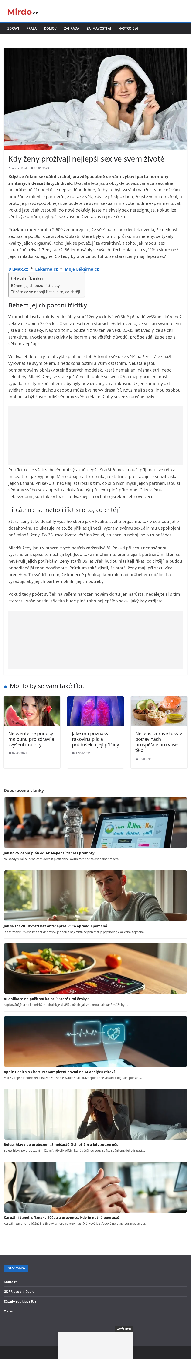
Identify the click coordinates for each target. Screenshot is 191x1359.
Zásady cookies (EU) (20, 1301)
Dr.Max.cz (18, 269)
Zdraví (13, 28)
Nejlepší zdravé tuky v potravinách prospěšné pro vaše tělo (158, 741)
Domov (50, 28)
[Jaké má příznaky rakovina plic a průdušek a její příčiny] (95, 699)
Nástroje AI (128, 28)
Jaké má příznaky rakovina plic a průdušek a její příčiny (95, 739)
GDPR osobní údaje (19, 1291)
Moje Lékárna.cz (82, 269)
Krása (31, 28)
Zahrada (71, 28)
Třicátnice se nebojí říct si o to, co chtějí (45, 291)
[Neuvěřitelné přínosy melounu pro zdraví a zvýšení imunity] (32, 699)
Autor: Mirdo (20, 168)
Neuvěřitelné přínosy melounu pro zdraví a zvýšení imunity (31, 739)
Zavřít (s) (124, 1328)
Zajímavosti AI (99, 28)
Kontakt (10, 1281)
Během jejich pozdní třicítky (35, 285)
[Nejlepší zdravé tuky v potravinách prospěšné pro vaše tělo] (159, 699)
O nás (8, 1311)
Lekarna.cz (46, 269)
